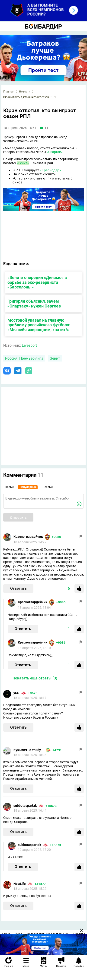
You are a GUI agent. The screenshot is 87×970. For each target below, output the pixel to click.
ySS (16, 693)
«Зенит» (23, 163)
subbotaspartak (25, 805)
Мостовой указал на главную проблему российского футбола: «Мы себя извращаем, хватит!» (38, 325)
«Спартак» (55, 152)
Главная (8, 91)
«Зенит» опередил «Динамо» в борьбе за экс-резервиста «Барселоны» (37, 282)
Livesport (29, 345)
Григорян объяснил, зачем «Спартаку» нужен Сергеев (34, 303)
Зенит (55, 358)
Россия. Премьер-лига (24, 358)
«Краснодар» (50, 170)
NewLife (19, 884)
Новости (24, 91)
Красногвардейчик (28, 536)
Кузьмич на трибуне (28, 750)
